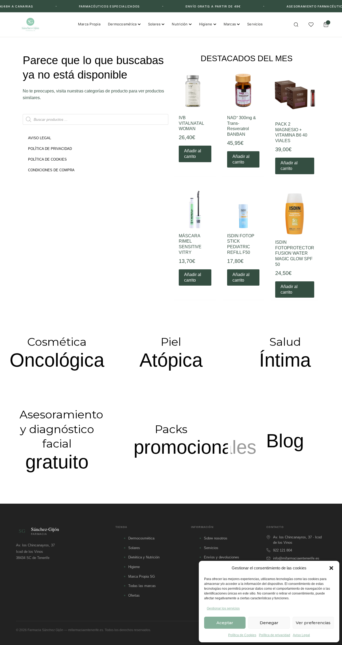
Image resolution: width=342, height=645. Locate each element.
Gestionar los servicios (223, 608)
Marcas (230, 24)
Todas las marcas (142, 586)
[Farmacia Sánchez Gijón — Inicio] (30, 24)
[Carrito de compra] (326, 24)
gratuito (56, 461)
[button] (331, 568)
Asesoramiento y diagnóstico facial (61, 428)
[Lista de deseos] (311, 24)
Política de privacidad (274, 635)
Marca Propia (89, 24)
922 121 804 (282, 550)
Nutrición (180, 24)
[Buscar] (296, 24)
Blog (285, 440)
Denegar (269, 622)
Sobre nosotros (215, 538)
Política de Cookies (242, 635)
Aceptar (224, 622)
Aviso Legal (301, 635)
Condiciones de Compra (51, 170)
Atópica (171, 360)
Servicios (255, 24)
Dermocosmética (122, 24)
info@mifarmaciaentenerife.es (296, 558)
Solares (154, 24)
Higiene (205, 24)
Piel (171, 342)
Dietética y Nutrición (144, 557)
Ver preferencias (313, 622)
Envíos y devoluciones (221, 557)
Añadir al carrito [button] (192, 154)
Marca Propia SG (141, 576)
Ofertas (134, 595)
